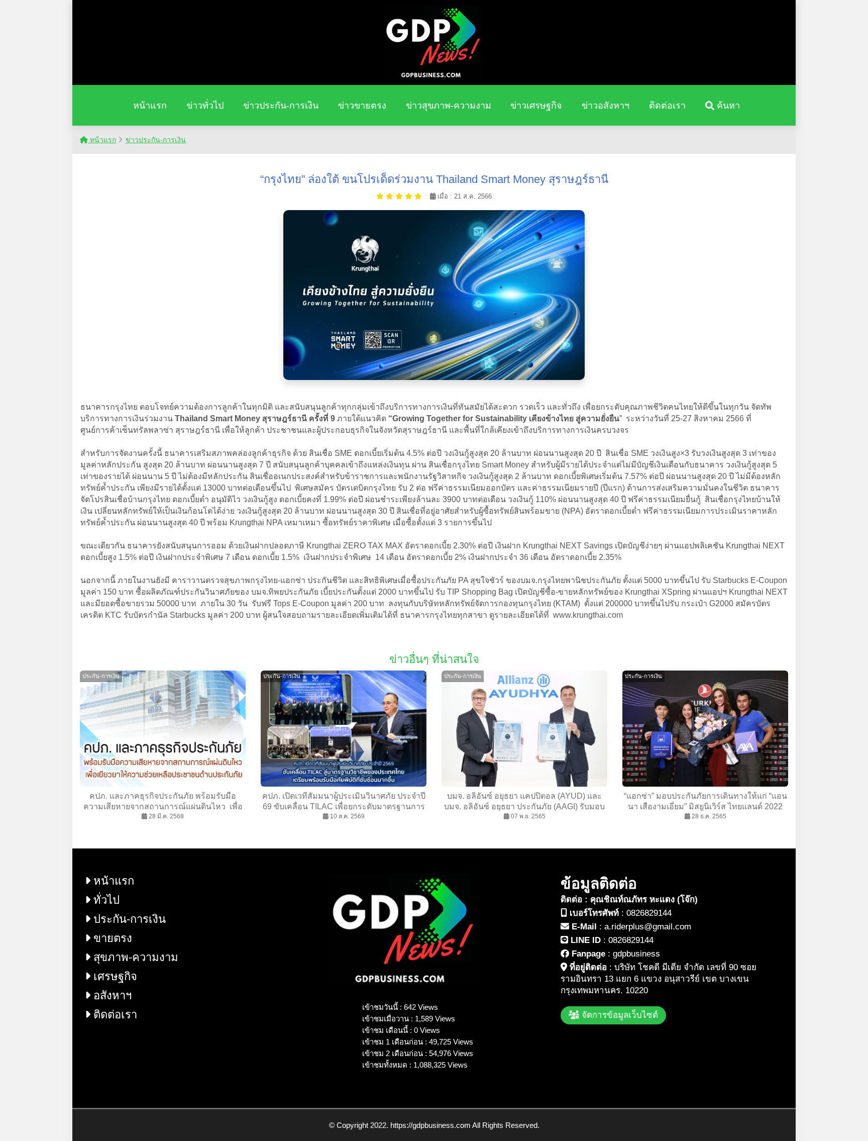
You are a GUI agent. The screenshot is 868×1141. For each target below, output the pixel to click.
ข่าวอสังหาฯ (605, 106)
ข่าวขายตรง (362, 106)
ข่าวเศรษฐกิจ (536, 106)
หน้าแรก (150, 106)
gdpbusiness (636, 954)
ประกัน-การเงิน (128, 919)
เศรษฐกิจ (113, 976)
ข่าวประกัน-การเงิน (280, 106)
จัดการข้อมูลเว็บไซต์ (618, 1015)
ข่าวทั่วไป (205, 106)
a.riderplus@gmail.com (647, 926)
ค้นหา (727, 106)
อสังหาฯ (111, 995)
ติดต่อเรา (667, 106)
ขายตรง (111, 938)
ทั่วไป (105, 900)
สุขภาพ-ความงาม (134, 957)
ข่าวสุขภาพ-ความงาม (448, 106)
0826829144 (649, 913)
